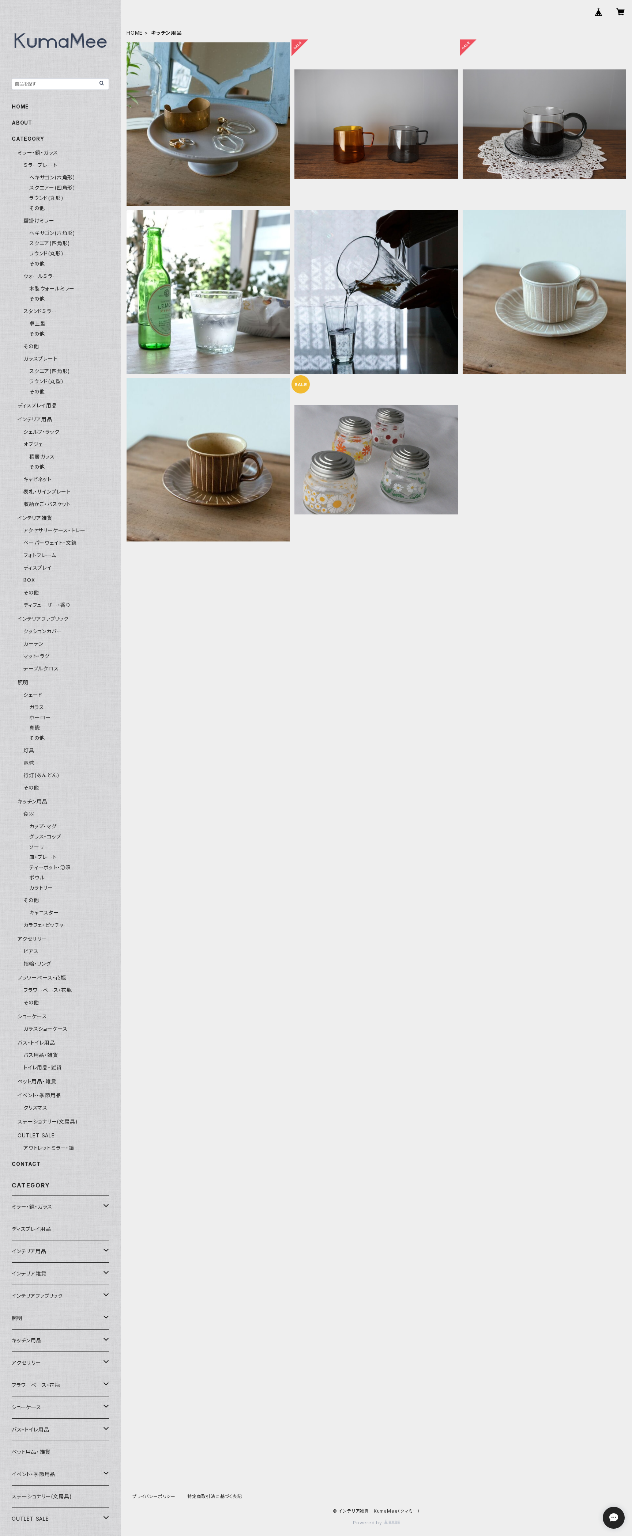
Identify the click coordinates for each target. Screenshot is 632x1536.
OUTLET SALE (36, 1135)
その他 (37, 208)
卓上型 (37, 323)
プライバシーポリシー (154, 1496)
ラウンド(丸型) (46, 381)
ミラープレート (40, 165)
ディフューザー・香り (47, 605)
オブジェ (33, 444)
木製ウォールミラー (52, 288)
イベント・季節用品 (39, 1095)
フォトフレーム (39, 555)
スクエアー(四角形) (52, 188)
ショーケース (32, 1016)
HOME (135, 33)
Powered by (368, 1522)
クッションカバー (42, 631)
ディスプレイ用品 (37, 405)
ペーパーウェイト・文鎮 (50, 543)
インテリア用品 (35, 419)
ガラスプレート (40, 359)
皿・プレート (43, 857)
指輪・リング (37, 964)
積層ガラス (42, 456)
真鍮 (34, 728)
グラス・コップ (45, 836)
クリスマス (35, 1108)
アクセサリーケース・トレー (54, 530)
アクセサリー (32, 939)
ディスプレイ (37, 567)
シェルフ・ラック (41, 432)
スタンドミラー (40, 311)
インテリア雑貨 (35, 518)
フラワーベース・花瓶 (42, 977)
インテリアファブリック (43, 619)
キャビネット (37, 479)
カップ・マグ (43, 826)
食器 (28, 814)
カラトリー (41, 888)
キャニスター (44, 912)
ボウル (37, 877)
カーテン (33, 643)
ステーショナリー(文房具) (48, 1121)
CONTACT (26, 1164)
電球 (28, 763)
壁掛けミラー (38, 220)
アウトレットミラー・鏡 (48, 1148)
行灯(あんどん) (41, 775)
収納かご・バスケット (47, 504)
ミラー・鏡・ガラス (38, 152)
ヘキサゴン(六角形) (52, 177)
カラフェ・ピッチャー (46, 925)
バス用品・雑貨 (40, 1055)
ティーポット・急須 (50, 867)
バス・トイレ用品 (36, 1042)
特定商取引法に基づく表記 (214, 1496)
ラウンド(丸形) (46, 198)
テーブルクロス (41, 668)
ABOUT (22, 122)
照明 (23, 682)
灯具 (28, 750)
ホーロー (40, 717)
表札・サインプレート (47, 491)
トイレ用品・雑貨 (42, 1067)
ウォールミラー (40, 276)
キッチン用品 (33, 801)
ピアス (30, 951)
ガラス (36, 707)
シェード (32, 695)
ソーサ (36, 847)
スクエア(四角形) (49, 243)
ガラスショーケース (45, 1029)
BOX (29, 580)
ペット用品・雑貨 (37, 1081)
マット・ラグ (36, 656)
